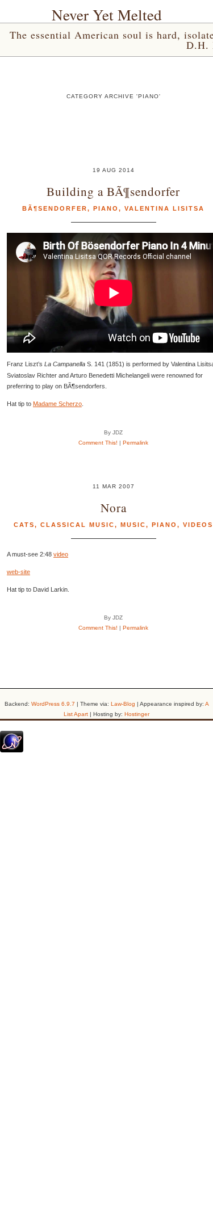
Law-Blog (123, 704)
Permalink (135, 442)
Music (133, 524)
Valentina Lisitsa (164, 208)
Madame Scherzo (57, 403)
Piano (106, 208)
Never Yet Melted (107, 15)
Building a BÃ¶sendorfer (113, 191)
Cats (24, 524)
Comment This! (98, 442)
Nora (114, 507)
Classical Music (77, 524)
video (60, 554)
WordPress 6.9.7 (53, 704)
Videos (198, 524)
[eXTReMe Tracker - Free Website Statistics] (11, 750)
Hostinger (136, 714)
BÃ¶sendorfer (54, 208)
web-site (18, 571)
